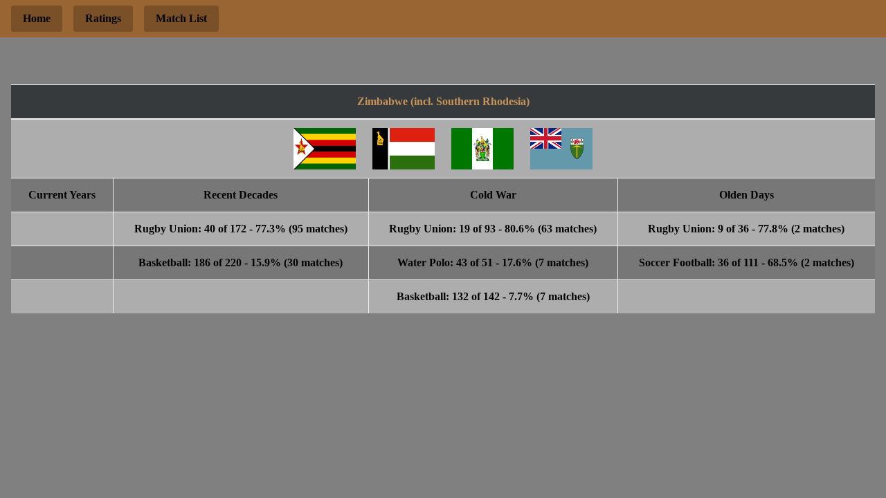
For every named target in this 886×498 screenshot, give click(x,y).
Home (37, 18)
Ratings (103, 18)
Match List (181, 18)
